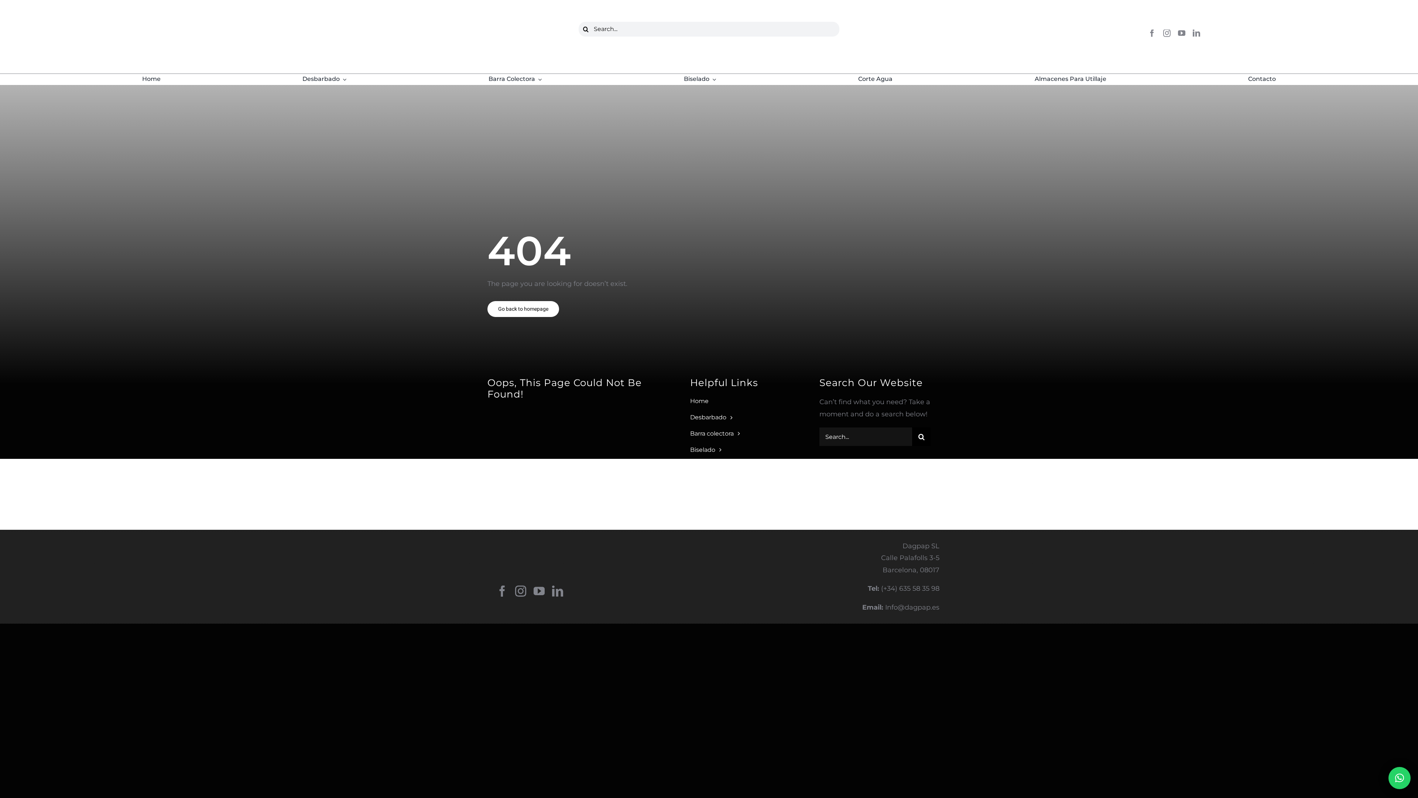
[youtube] (1181, 33)
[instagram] (1167, 33)
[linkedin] (1196, 33)
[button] (1399, 778)
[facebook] (1152, 33)
